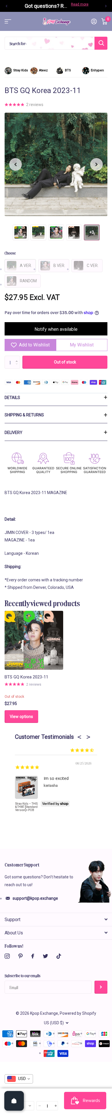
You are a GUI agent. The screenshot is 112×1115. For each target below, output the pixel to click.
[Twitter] (45, 956)
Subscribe (100, 987)
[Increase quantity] (55, 1105)
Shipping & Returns (24, 415)
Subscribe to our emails (22, 975)
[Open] (14, 1101)
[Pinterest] (20, 956)
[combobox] (19, 1079)
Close (56, 919)
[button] (6, 6)
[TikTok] (59, 956)
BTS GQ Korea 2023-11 (26, 677)
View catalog (8, 21)
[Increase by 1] (18, 357)
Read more (79, 4)
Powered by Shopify (78, 1013)
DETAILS (12, 397)
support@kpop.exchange (35, 898)
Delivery (13, 432)
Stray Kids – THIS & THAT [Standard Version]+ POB (26, 807)
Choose (10, 253)
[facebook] (32, 956)
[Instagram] (7, 956)
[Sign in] (94, 21)
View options (21, 716)
